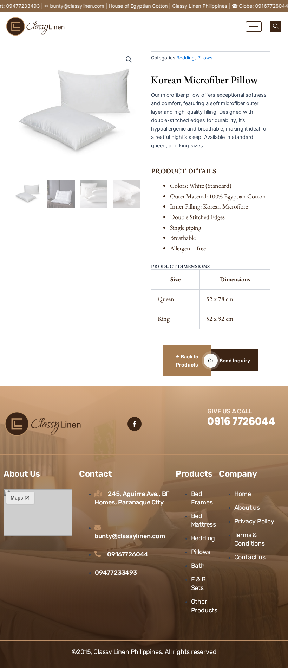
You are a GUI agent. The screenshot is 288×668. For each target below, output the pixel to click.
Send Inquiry (235, 360)
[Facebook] (134, 424)
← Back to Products (186, 361)
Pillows (204, 58)
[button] (275, 26)
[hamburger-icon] (254, 26)
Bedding (185, 58)
